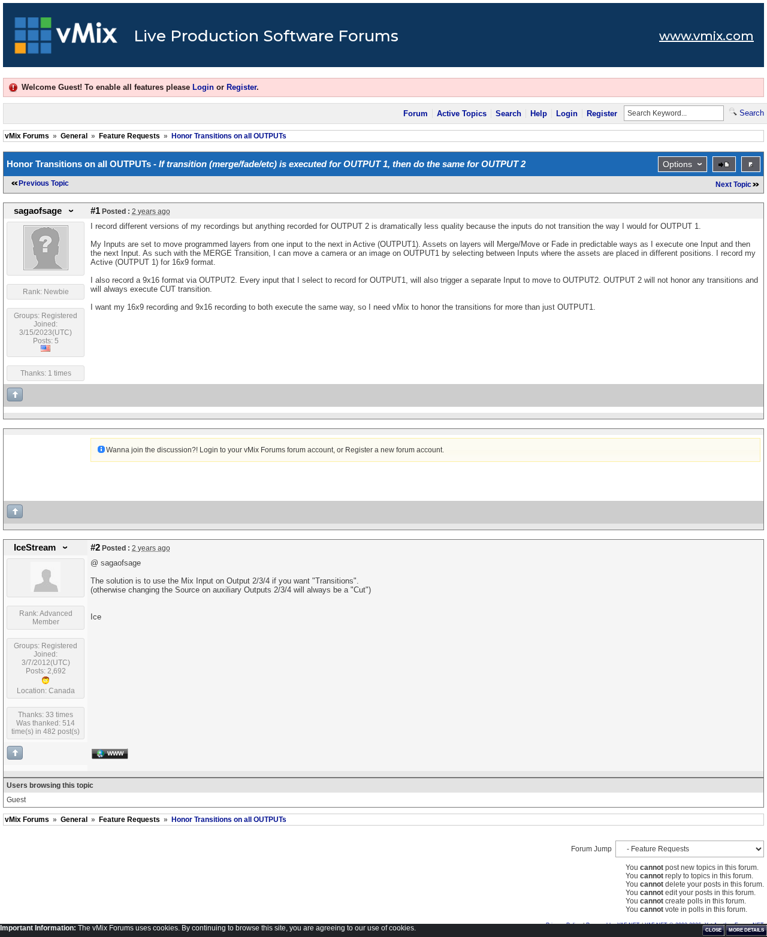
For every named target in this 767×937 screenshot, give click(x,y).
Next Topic (733, 184)
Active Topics (462, 113)
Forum (415, 113)
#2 (95, 547)
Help (538, 113)
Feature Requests (129, 136)
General (74, 136)
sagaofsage (38, 211)
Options (677, 164)
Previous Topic (44, 183)
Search (508, 113)
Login (203, 87)
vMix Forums (27, 136)
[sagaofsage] (45, 268)
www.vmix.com (706, 36)
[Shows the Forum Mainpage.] (66, 39)
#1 (95, 211)
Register (241, 87)
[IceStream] (46, 589)
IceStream (35, 547)
